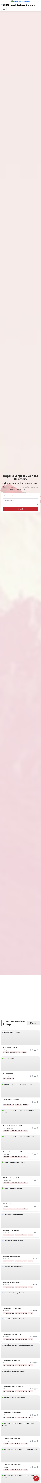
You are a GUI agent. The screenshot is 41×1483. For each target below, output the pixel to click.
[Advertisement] (20, 995)
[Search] (36, 1478)
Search (20, 509)
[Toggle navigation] (3, 9)
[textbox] (20, 500)
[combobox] (20, 500)
